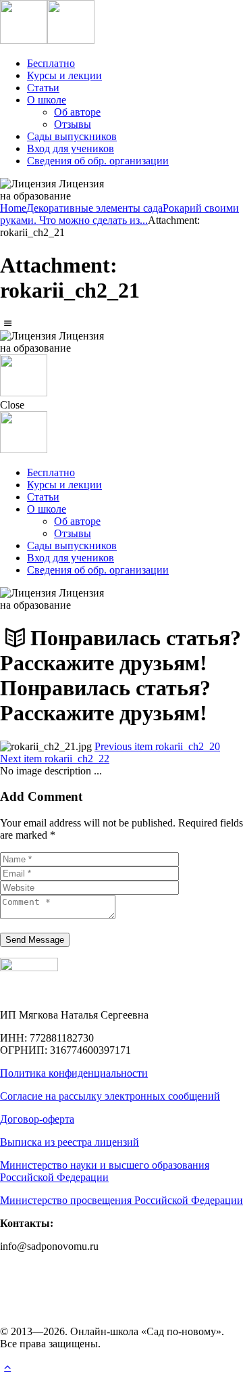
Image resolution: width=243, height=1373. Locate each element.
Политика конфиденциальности (74, 1073)
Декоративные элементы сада (94, 208)
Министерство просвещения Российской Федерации (121, 1200)
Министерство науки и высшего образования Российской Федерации (104, 1171)
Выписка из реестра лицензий (69, 1142)
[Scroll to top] (7, 1366)
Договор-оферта (37, 1119)
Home (13, 208)
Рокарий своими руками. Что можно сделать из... (119, 214)
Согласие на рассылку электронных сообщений (110, 1096)
